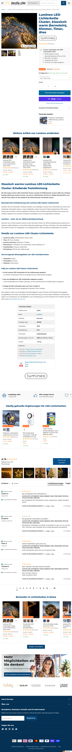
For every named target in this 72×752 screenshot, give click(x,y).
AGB (59, 746)
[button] (55, 44)
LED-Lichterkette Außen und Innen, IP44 (50, 625)
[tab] (55, 483)
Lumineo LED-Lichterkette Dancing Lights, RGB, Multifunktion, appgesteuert (49, 164)
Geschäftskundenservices (17, 299)
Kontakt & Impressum (17, 746)
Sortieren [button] (5, 483)
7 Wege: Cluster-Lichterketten (33, 349)
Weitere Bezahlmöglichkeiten (54, 103)
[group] (11, 459)
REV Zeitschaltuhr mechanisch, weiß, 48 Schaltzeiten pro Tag (30, 435)
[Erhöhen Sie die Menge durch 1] (55, 86)
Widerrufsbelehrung (32, 746)
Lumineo (39, 314)
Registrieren (31, 718)
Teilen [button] (52, 506)
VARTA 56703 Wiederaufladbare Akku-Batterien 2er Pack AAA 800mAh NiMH (51, 431)
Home (3, 9)
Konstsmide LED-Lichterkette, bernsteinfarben (28, 626)
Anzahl (41, 82)
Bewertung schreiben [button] (62, 461)
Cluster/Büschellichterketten (33, 351)
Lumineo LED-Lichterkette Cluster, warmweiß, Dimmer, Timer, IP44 (9, 163)
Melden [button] (48, 506)
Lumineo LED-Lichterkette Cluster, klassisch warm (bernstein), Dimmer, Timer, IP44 (29, 164)
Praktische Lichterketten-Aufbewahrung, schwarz (56, 119)
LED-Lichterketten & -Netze (33, 353)
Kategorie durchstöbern (36, 647)
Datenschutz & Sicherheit (48, 746)
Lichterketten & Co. (30, 356)
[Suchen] (63, 3)
